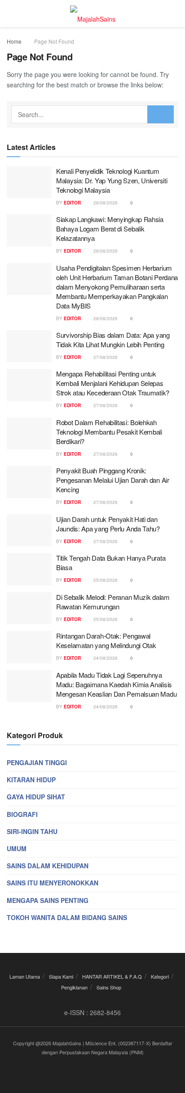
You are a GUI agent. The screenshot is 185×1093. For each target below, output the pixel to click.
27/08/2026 (105, 357)
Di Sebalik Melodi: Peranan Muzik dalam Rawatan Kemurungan (113, 601)
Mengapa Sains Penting (47, 900)
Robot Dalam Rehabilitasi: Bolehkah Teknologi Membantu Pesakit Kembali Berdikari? (109, 431)
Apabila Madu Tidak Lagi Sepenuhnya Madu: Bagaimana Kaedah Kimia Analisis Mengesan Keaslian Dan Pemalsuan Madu (116, 684)
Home (14, 41)
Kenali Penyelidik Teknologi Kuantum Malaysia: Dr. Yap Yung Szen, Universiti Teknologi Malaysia (111, 180)
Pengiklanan (74, 987)
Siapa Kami (61, 976)
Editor (72, 203)
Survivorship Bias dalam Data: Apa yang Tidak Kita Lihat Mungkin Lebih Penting (113, 339)
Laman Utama (24, 976)
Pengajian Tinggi (37, 762)
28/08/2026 (105, 203)
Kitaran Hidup (31, 779)
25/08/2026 (105, 580)
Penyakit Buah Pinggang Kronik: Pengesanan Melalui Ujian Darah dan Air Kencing (112, 480)
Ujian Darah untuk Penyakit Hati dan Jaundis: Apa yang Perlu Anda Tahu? (108, 523)
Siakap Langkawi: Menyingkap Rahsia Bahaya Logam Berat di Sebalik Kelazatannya (109, 228)
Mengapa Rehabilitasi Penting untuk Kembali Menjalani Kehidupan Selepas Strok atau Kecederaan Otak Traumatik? (112, 383)
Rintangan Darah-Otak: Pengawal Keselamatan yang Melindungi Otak (106, 640)
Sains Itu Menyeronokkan (52, 882)
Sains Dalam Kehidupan (47, 865)
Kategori (160, 976)
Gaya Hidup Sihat (36, 796)
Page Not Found (54, 41)
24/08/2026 (105, 658)
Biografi (22, 814)
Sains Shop (109, 987)
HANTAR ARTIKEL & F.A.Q (112, 976)
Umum (16, 848)
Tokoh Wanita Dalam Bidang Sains (67, 917)
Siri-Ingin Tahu (32, 831)
